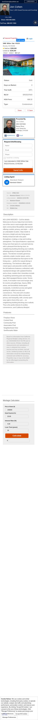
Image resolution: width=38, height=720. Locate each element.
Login (30, 38)
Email (21, 135)
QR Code (21, 40)
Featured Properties (10, 38)
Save (31, 110)
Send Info (18, 170)
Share (20, 110)
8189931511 (11, 135)
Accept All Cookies (21, 714)
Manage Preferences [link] (9, 717)
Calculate (17, 436)
